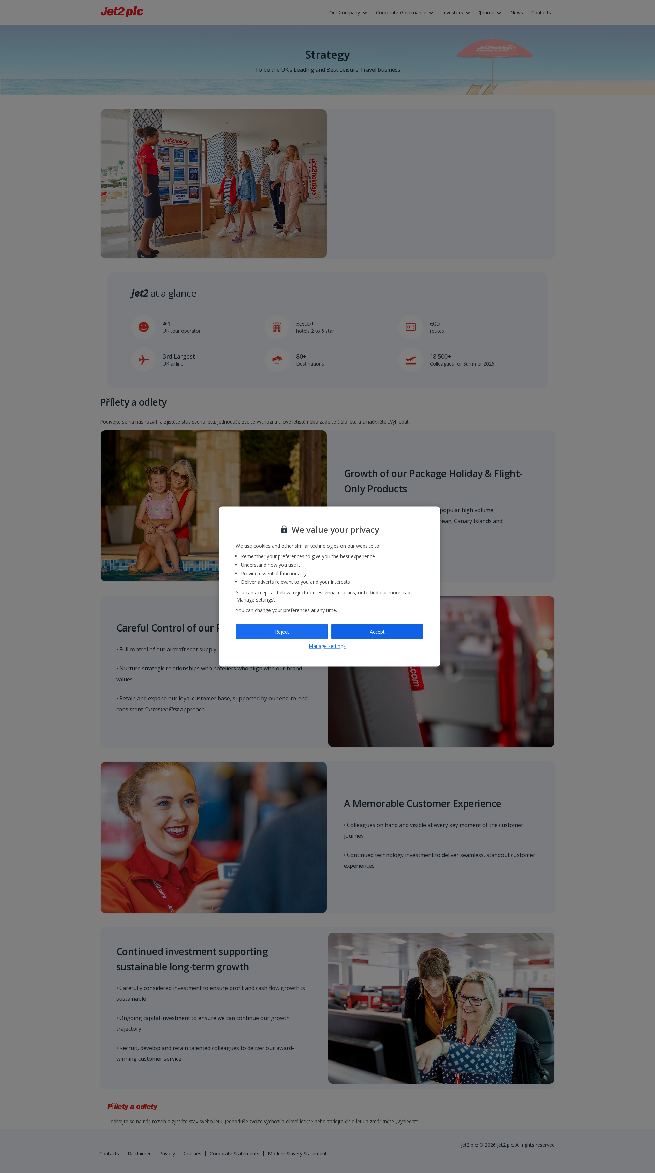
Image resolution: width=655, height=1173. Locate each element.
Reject (282, 631)
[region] (329, 587)
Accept (377, 631)
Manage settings (327, 646)
